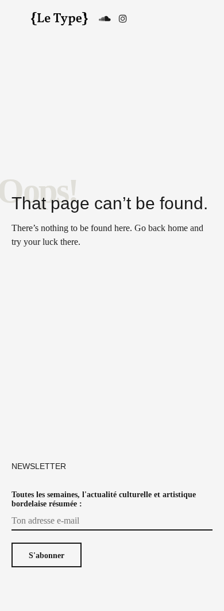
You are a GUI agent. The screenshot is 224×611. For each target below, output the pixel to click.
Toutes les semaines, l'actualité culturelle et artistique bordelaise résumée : (103, 499)
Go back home (161, 228)
